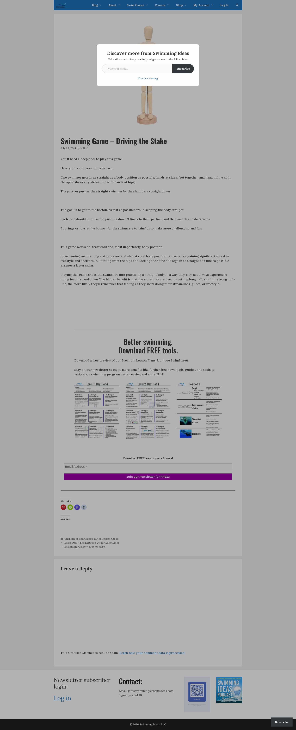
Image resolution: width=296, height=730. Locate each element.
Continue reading (148, 78)
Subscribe (183, 68)
